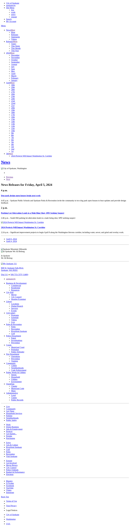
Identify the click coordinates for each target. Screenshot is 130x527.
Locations (15, 304)
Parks (13, 327)
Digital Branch (17, 306)
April (13, 73)
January (14, 80)
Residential (15, 288)
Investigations (16, 340)
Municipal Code (17, 388)
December (15, 55)
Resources (15, 290)
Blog (13, 32)
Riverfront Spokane (19, 331)
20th (13, 108)
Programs (15, 315)
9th (12, 133)
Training (14, 361)
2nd (12, 149)
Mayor (14, 295)
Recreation (15, 329)
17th (13, 115)
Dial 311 (4, 274)
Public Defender (17, 352)
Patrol (13, 338)
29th (13, 87)
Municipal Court (17, 347)
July (12, 67)
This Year (15, 51)
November (15, 57)
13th (13, 124)
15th (13, 119)
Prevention (15, 343)
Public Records (17, 400)
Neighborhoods (17, 368)
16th (13, 117)
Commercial (16, 285)
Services (14, 308)
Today (13, 44)
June (13, 69)
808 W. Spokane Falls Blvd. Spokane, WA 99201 (12, 269)
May (13, 71)
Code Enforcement (18, 370)
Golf (13, 333)
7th (12, 138)
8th (12, 135)
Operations (15, 356)
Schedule (15, 317)
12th (13, 126)
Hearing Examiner (18, 299)
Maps (13, 391)
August (14, 64)
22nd (13, 103)
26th (13, 94)
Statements (15, 37)
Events (14, 311)
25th (13, 96)
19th (13, 110)
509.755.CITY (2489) (19, 274)
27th (13, 92)
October (14, 60)
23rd (13, 101)
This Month (16, 48)
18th (13, 112)
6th (12, 140)
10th (13, 131)
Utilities (14, 379)
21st (12, 106)
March (13, 76)
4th (12, 144)
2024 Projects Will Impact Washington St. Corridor (31, 156)
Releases (14, 35)
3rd (12, 147)
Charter (14, 386)
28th (13, 89)
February (14, 78)
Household (15, 377)
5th (12, 142)
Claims (14, 398)
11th (13, 128)
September (15, 62)
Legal (13, 395)
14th (13, 122)
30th (13, 85)
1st (12, 151)
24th (13, 99)
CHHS (14, 366)
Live (13, 322)
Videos (14, 39)
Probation (15, 349)
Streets (14, 375)
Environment (16, 382)
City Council (16, 297)
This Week (15, 46)
